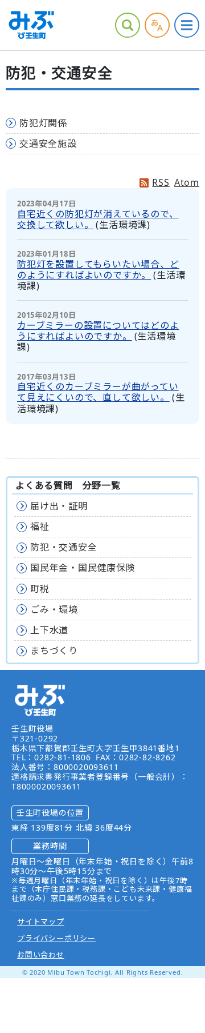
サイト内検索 (127, 25)
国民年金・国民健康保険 (83, 567)
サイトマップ (40, 921)
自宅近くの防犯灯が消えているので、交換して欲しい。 (98, 219)
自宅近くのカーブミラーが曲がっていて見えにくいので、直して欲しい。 (98, 392)
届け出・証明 (59, 506)
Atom (186, 182)
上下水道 (49, 630)
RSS (160, 182)
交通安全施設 (48, 143)
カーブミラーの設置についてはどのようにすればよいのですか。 (98, 330)
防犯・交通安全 (63, 547)
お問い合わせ (40, 955)
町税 (40, 589)
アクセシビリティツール (157, 25)
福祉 (40, 526)
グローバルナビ (186, 25)
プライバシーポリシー (56, 938)
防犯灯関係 (43, 123)
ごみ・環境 (54, 609)
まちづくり (54, 650)
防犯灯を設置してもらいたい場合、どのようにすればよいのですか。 (98, 269)
